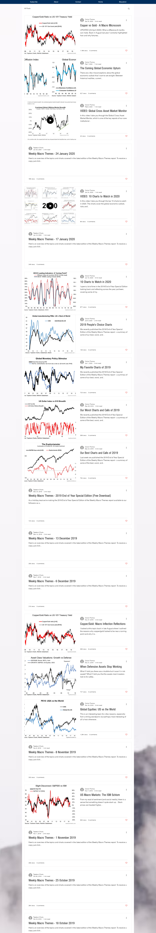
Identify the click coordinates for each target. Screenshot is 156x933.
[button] (129, 9)
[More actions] (127, 20)
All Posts (27, 8)
